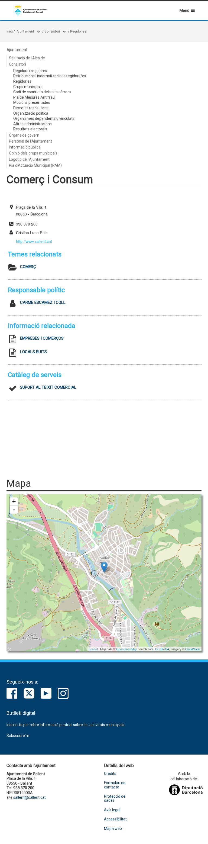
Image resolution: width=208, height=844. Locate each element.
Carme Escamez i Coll (43, 302)
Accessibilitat (115, 819)
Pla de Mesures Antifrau (34, 97)
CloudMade (192, 649)
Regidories (78, 31)
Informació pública (25, 147)
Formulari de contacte (114, 785)
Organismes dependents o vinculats (43, 118)
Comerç (28, 266)
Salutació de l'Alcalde (27, 58)
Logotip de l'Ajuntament (29, 159)
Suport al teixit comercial (48, 387)
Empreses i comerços (42, 338)
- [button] (14, 509)
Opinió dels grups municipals (33, 153)
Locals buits (33, 351)
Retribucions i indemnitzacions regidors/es (49, 76)
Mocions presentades (31, 102)
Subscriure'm (17, 735)
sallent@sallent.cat (29, 797)
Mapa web (113, 829)
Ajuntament (25, 31)
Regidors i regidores (30, 71)
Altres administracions (32, 124)
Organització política (30, 113)
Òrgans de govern (24, 135)
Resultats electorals (30, 129)
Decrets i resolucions (30, 108)
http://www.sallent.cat (34, 241)
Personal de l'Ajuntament (30, 141)
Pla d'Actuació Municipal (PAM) (35, 165)
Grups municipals (28, 87)
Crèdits (110, 774)
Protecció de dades (114, 798)
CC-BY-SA (162, 649)
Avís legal (112, 810)
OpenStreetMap (126, 649)
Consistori (52, 31)
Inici (9, 31)
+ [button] (14, 501)
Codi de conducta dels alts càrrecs (42, 92)
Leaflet (93, 649)
